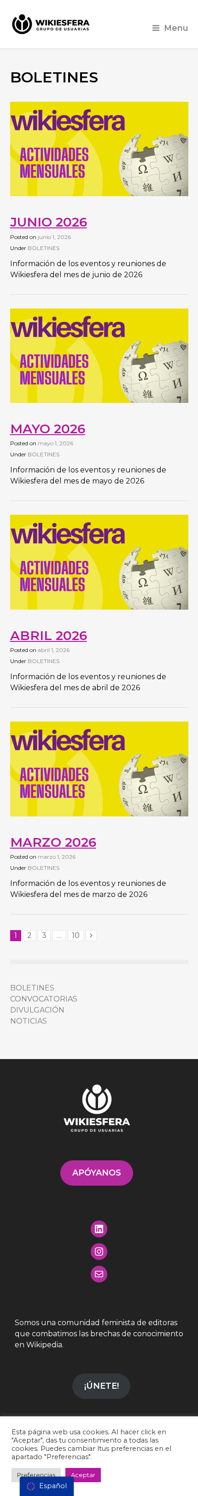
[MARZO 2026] (99, 813)
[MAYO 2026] (99, 400)
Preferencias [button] (36, 1475)
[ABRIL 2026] (99, 607)
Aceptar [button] (83, 1475)
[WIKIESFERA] (51, 24)
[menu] (47, 1486)
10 (76, 935)
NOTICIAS (28, 1021)
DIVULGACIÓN (37, 1010)
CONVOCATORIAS (43, 999)
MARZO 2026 (53, 842)
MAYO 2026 (47, 429)
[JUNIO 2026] (99, 193)
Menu (176, 28)
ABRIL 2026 (48, 635)
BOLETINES (43, 247)
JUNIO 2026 (48, 222)
